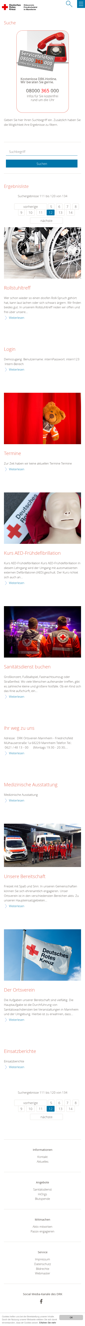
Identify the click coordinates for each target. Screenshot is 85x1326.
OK (71, 1317)
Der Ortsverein (19, 990)
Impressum (42, 1259)
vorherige (30, 206)
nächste (46, 220)
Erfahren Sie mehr (47, 1322)
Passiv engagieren (42, 1231)
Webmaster (42, 1273)
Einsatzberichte (20, 1051)
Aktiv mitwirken (42, 1227)
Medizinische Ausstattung (31, 785)
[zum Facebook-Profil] (41, 1301)
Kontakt (42, 1157)
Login (9, 349)
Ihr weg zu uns (19, 728)
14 (71, 212)
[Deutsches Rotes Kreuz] (11, 8)
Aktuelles (42, 1161)
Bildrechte (42, 1269)
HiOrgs (42, 1194)
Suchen (42, 164)
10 (30, 212)
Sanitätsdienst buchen (27, 667)
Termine (12, 453)
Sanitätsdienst (42, 1189)
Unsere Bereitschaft (24, 876)
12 (51, 212)
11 (41, 212)
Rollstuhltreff (17, 288)
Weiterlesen (16, 318)
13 (60, 212)
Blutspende (42, 1199)
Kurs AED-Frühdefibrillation (32, 553)
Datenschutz (42, 1264)
